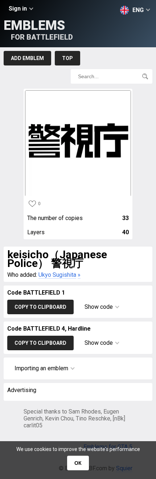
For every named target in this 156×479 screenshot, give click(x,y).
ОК (78, 463)
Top (67, 58)
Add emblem (27, 58)
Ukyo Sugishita (57, 274)
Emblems (38, 29)
